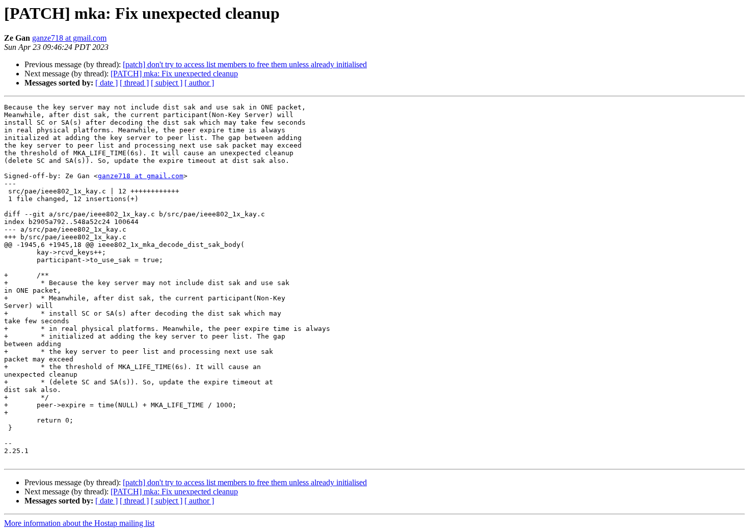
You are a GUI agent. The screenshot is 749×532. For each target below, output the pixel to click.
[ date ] (106, 82)
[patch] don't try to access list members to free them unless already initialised (245, 64)
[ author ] (199, 82)
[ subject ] (166, 82)
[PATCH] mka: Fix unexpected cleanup (174, 73)
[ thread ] (134, 82)
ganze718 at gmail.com (69, 38)
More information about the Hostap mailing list (79, 523)
